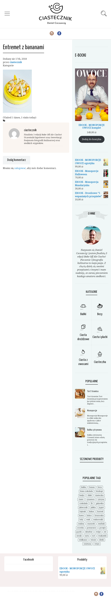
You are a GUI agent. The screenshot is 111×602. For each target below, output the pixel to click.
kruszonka (99, 516)
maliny (81, 524)
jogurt (101, 508)
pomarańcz (91, 528)
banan (92, 487)
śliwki (101, 540)
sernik (79, 536)
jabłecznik (83, 508)
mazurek (91, 524)
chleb (90, 495)
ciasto (81, 499)
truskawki (102, 536)
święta (96, 544)
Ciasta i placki (99, 337)
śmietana (87, 544)
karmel (100, 512)
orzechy (80, 528)
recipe (98, 532)
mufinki (101, 524)
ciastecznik (16, 62)
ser (105, 532)
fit (92, 503)
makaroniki (98, 520)
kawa (81, 516)
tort (93, 536)
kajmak (83, 512)
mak (88, 520)
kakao (91, 512)
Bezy (99, 314)
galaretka (100, 503)
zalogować (20, 168)
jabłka (93, 508)
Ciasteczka (100, 362)
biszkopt (99, 491)
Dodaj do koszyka (91, 139)
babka (83, 487)
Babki (83, 314)
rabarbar (88, 532)
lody (81, 520)
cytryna (101, 499)
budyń (81, 495)
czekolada (83, 503)
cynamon (91, 499)
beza (100, 487)
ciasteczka (99, 495)
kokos (89, 516)
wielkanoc (83, 540)
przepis (103, 528)
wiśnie (93, 540)
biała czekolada (86, 491)
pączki (79, 532)
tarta (87, 536)
